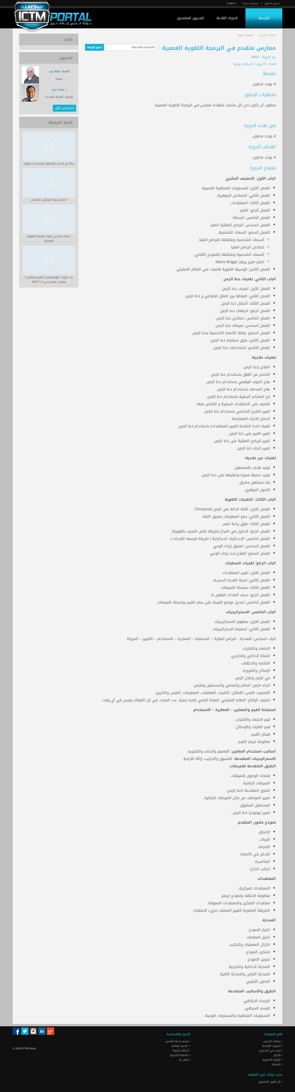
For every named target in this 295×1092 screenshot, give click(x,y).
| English (231, 3)
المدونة (276, 1064)
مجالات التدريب (272, 1041)
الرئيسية (264, 18)
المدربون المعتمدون (190, 18)
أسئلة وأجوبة (180, 1050)
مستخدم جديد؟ (250, 3)
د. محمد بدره (59, 89)
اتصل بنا (184, 1059)
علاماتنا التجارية (179, 1055)
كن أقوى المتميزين (269, 1081)
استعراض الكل (64, 108)
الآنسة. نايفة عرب (59, 71)
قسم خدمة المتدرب (177, 1041)
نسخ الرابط (94, 47)
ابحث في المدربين (270, 1050)
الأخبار (277, 1055)
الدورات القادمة (227, 18)
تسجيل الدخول (272, 3)
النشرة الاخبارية (272, 1059)
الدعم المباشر (179, 1045)
